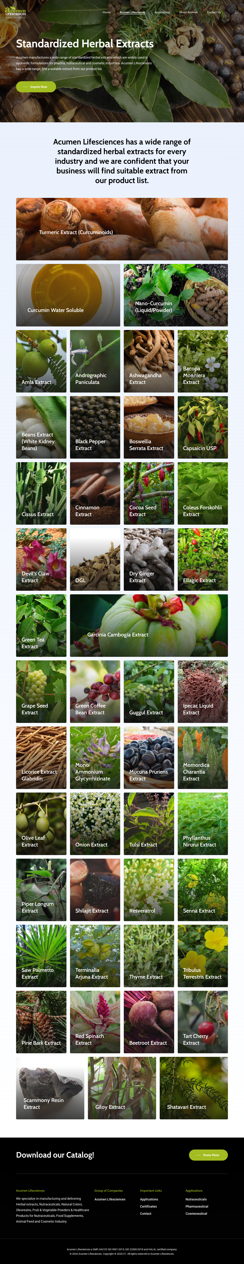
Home (106, 12)
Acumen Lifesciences (132, 12)
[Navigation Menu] (237, 12)
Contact (145, 1213)
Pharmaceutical (197, 1206)
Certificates (148, 1206)
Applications (162, 12)
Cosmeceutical (196, 1213)
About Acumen (188, 12)
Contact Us (214, 12)
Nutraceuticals (196, 1199)
